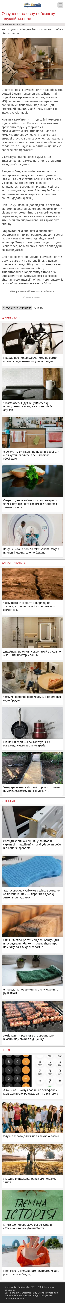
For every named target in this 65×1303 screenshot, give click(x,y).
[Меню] (60, 5)
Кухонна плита (32, 297)
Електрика (34, 291)
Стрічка (38, 307)
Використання (18, 291)
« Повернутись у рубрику (17, 307)
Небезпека (48, 291)
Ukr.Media (22, 112)
